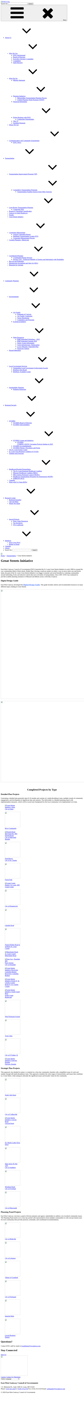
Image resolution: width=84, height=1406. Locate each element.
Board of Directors (19, 57)
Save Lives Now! (14, 542)
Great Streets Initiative (16, 217)
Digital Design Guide (31, 585)
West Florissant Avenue (12, 1016)
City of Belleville (10, 1239)
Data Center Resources (20, 521)
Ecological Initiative (19, 322)
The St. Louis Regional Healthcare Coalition (27, 471)
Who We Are (13, 53)
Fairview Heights (10, 1064)
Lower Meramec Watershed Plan (27, 347)
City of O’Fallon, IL (11, 1055)
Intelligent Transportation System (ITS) (25, 236)
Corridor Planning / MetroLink (19, 240)
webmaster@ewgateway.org (56, 1389)
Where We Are (14, 125)
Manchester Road (10, 956)
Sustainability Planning (16, 387)
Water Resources (18, 337)
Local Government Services (18, 366)
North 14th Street (10, 1095)
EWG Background (19, 55)
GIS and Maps (13, 502)
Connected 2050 (18, 209)
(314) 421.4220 (11, 1389)
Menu (64, 20)
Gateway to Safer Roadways (18, 213)
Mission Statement (19, 80)
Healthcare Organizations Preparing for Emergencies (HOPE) (33, 476)
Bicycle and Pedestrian (16, 261)
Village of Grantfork (11, 1277)
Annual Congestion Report (22, 234)
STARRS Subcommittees (21, 425)
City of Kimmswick (11, 906)
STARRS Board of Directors (22, 423)
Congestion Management (17, 232)
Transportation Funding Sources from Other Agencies (34, 192)
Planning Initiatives (19, 96)
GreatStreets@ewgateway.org (30, 1346)
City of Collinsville (11, 1114)
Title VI (15, 121)
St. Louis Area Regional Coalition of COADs (24, 451)
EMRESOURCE (18, 478)
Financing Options (23, 348)
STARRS (12, 421)
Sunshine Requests (19, 123)
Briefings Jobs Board (20, 370)
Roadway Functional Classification (20, 211)
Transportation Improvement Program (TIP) (23, 174)
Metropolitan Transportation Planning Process (32, 98)
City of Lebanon (10, 1258)
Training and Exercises (16, 453)
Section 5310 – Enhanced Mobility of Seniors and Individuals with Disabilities (38, 259)
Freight (11, 215)
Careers (3, 1377)
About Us (8, 37)
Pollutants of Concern (24, 314)
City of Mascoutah (11, 1208)
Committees (17, 61)
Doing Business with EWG (22, 117)
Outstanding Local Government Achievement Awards (30, 368)
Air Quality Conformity (24, 316)
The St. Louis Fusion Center (18, 450)
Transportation (9, 158)
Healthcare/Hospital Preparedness (20, 469)
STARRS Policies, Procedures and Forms (26, 448)
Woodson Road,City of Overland (10, 1188)
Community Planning (12, 281)
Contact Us (9, 1377)
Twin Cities (8, 1036)
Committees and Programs (25, 320)
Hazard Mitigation (15, 350)
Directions (17, 1377)
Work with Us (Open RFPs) (18, 482)
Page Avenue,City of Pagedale (10, 964)
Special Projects (14, 519)
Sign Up (3, 1355)
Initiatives (8, 541)
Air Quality (16, 312)
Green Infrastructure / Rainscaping (28, 345)
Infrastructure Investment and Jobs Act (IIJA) (23, 263)
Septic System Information (25, 343)
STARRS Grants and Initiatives (23, 440)
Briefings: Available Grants (22, 372)
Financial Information (20, 102)
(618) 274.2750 (23, 1389)
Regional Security (10, 405)
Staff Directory (18, 63)
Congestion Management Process (24, 238)
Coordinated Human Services (22, 258)
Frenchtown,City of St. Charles (11, 859)
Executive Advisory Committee (23, 59)
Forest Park (8, 880)
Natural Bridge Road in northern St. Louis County (12, 946)
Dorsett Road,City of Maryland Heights (10, 837)
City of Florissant (10, 1297)
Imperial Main (9, 1316)
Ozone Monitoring (23, 318)
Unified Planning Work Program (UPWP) (30, 100)
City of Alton (9, 809)
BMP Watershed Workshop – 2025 (28, 339)
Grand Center (9, 887)
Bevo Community (10, 828)
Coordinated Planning (16, 256)
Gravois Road (9, 1123)
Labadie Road (9, 925)
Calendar (12, 480)
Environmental (14, 296)
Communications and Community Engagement (24, 141)
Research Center (10, 498)
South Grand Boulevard (9, 996)
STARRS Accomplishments (22, 446)
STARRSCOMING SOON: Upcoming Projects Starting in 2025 (35, 443)
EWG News (17, 142)
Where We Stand (14, 503)
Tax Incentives (18, 523)
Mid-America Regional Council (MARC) (26, 475)
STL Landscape (18, 525)
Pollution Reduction (19, 389)
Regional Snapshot (15, 500)
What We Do (13, 78)
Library (7, 548)
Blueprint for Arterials (16, 265)
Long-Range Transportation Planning (21, 207)
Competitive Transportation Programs (25, 190)
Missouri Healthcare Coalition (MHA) (25, 473)
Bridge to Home (14, 544)
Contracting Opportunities (25, 119)
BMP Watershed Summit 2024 (27, 341)
